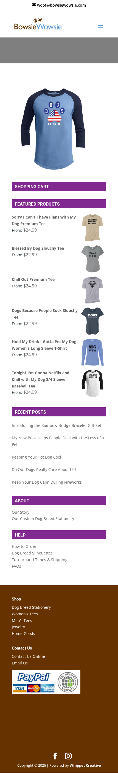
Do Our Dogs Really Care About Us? (44, 469)
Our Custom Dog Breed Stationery (43, 518)
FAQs (16, 566)
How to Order (24, 546)
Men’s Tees (22, 620)
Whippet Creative (85, 765)
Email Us (20, 663)
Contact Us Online (28, 656)
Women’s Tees (25, 613)
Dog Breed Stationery (31, 607)
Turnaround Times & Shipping (40, 559)
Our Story (20, 512)
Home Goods (23, 633)
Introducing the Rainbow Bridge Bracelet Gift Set (56, 425)
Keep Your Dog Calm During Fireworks (47, 482)
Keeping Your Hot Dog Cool (36, 457)
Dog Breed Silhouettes (32, 553)
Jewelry (18, 626)
